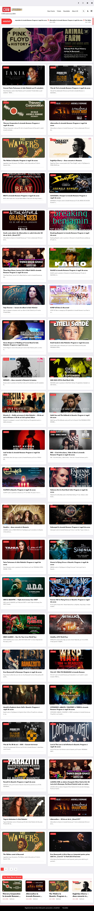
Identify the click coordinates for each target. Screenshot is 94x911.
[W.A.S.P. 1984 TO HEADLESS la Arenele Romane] (70, 659)
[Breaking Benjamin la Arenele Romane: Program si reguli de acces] (70, 220)
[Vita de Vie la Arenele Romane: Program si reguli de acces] (70, 75)
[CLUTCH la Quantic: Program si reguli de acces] (23, 477)
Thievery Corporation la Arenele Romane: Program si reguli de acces (21, 124)
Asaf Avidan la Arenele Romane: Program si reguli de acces (21, 454)
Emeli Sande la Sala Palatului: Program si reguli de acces (69, 343)
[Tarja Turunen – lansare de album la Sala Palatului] (23, 295)
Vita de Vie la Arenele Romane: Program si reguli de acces (70, 88)
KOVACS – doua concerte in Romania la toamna (19, 380)
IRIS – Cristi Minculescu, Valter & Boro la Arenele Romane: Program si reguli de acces (67, 454)
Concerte (66, 46)
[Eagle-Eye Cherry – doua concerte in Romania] (70, 148)
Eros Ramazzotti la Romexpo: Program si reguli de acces (22, 672)
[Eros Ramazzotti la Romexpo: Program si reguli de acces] (23, 659)
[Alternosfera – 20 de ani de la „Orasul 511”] (70, 806)
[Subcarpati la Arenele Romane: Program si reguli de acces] (70, 514)
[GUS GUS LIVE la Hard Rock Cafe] (70, 367)
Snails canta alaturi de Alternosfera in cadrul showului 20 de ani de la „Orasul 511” (23, 234)
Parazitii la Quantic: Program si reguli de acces (19, 782)
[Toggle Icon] (91, 11)
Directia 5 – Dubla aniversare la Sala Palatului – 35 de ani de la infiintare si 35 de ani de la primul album (23, 416)
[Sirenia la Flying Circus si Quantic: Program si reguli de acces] (70, 549)
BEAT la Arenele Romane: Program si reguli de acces (73, 20)
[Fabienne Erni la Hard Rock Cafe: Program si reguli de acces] (70, 477)
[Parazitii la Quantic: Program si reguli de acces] (23, 769)
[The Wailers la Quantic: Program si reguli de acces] (23, 148)
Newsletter (66, 11)
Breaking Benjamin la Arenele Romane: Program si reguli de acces (69, 234)
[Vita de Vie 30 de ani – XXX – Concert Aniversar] (23, 732)
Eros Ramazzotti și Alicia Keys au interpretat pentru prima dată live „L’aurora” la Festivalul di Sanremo (70, 855)
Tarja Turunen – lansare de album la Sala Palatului (20, 308)
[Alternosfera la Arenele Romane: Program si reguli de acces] (70, 110)
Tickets (59, 11)
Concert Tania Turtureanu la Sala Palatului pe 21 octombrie (23, 88)
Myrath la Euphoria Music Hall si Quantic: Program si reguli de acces (21, 708)
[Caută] (83, 11)
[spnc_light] (87, 11)
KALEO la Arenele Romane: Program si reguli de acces (69, 270)
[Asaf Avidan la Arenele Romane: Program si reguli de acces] (23, 440)
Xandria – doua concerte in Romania (16, 527)
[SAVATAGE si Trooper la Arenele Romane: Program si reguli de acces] (70, 183)
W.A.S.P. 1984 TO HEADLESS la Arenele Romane (67, 672)
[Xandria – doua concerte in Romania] (23, 514)
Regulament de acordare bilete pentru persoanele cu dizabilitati (42, 908)
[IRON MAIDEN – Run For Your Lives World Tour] (23, 624)
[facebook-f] (78, 3)
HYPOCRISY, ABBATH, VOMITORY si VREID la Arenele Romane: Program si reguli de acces (69, 708)
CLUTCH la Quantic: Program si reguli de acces (19, 490)
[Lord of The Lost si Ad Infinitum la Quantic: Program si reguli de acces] (70, 732)
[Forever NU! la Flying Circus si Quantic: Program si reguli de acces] (70, 587)
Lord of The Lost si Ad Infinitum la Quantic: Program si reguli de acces (69, 746)
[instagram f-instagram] (83, 3)
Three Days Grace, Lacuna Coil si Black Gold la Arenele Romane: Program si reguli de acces (22, 271)
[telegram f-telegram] (87, 3)
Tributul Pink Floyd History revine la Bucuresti (75, 50)
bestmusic (12, 899)
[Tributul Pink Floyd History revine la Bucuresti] (47, 44)
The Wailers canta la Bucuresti (13, 854)
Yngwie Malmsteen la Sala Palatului (15, 819)
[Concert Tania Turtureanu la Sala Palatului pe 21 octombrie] (23, 75)
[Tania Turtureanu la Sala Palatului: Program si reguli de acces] (23, 549)
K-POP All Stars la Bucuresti (59, 308)
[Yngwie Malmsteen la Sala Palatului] (23, 806)
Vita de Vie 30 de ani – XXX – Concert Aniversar (20, 745)
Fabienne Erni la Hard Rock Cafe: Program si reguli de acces (69, 491)
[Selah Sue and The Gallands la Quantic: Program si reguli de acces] (70, 402)
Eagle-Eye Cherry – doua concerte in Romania (44, 20)
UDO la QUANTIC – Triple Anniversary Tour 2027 (20, 600)
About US (75, 11)
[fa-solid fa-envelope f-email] (91, 3)
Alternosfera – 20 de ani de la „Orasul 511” (65, 819)
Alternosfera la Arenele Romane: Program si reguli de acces (68, 124)
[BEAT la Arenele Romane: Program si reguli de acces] (23, 183)
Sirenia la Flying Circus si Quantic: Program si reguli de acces (69, 563)
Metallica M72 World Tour (59, 637)
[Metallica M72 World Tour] (70, 624)
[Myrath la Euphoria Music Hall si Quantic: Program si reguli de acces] (23, 694)
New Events (51, 11)
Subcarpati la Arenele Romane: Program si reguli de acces (70, 527)
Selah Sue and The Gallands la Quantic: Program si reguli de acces (70, 416)
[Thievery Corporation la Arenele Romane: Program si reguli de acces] (23, 110)
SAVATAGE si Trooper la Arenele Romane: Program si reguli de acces (68, 197)
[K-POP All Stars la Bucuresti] (70, 295)
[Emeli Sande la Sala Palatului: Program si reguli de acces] (70, 330)
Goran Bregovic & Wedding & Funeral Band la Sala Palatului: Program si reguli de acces (20, 344)
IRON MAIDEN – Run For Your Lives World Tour (19, 637)
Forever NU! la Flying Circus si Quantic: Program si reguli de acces (70, 601)
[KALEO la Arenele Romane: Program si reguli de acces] (70, 257)
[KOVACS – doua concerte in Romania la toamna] (23, 367)
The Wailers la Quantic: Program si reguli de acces (20, 160)
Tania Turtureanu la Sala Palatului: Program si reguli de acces (22, 563)
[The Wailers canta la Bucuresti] (23, 841)
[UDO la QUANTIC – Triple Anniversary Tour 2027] (23, 587)
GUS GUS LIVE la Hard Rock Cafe (62, 380)
